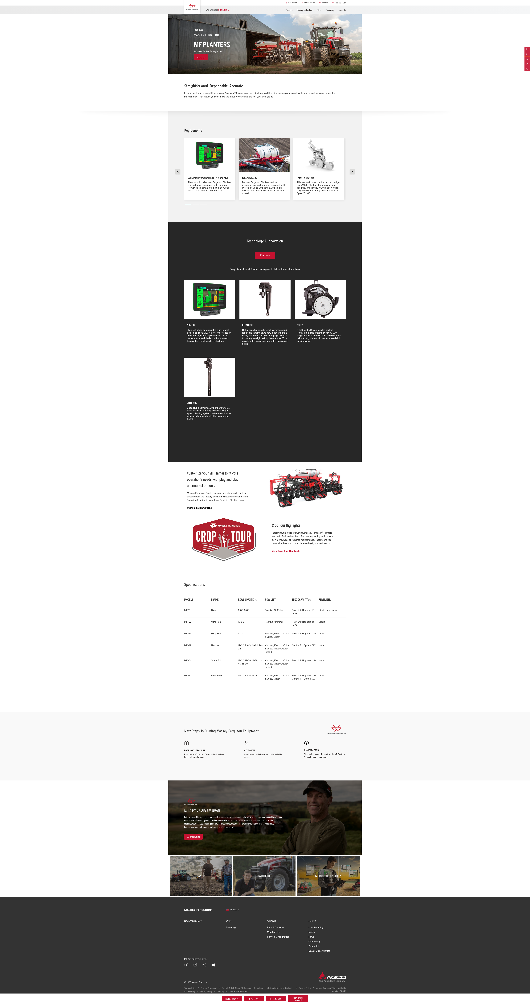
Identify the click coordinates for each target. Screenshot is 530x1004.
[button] (188, 203)
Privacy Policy (206, 991)
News (311, 936)
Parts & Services (275, 927)
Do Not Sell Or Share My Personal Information (242, 988)
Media (311, 932)
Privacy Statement (209, 988)
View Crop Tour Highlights (286, 551)
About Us (342, 10)
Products (289, 10)
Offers (319, 10)
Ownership (330, 10)
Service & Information (278, 936)
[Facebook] (186, 964)
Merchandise (273, 932)
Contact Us (314, 946)
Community (314, 941)
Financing (231, 927)
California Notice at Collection (280, 988)
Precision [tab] (265, 255)
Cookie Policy (305, 988)
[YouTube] (213, 964)
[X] (204, 964)
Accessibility (189, 991)
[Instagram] (195, 964)
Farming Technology (305, 10)
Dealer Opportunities (319, 950)
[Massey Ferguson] (192, 7)
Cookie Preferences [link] (238, 991)
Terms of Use (190, 988)
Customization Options (199, 507)
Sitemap (220, 991)
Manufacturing (316, 927)
